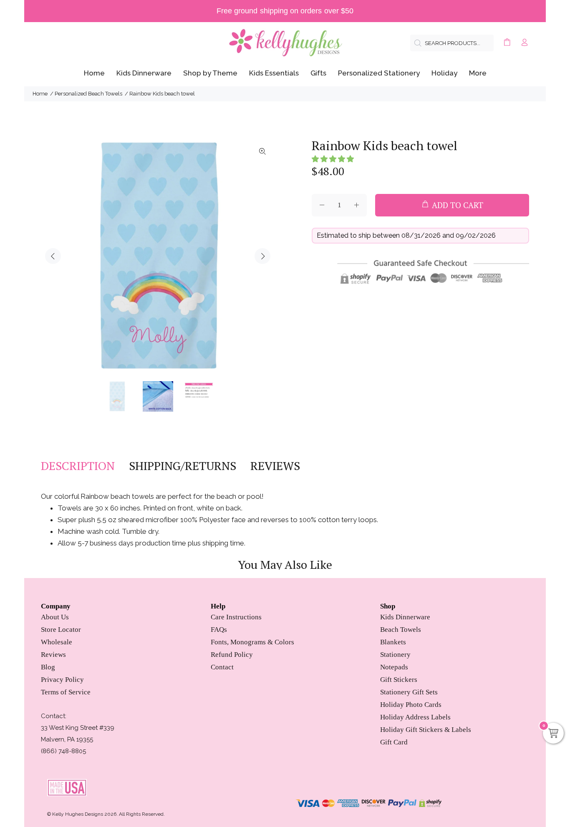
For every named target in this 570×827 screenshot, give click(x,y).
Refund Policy (232, 655)
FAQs (219, 629)
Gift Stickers (398, 680)
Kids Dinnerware (405, 617)
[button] (333, 159)
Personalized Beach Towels (88, 93)
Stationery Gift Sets (409, 692)
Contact (222, 667)
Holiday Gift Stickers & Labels (425, 730)
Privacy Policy (62, 680)
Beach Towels (400, 629)
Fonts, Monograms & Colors (252, 642)
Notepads (394, 667)
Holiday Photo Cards (410, 705)
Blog (48, 667)
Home (40, 93)
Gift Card (394, 742)
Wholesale (56, 642)
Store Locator (61, 629)
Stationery (395, 655)
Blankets (393, 642)
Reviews (53, 655)
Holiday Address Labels (415, 717)
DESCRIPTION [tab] (78, 465)
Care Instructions (236, 617)
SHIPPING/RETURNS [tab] (182, 465)
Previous (53, 256)
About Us (55, 617)
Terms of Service (66, 692)
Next (262, 256)
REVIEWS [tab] (275, 465)
